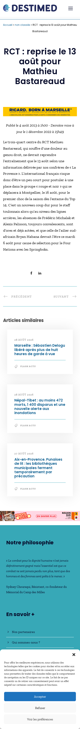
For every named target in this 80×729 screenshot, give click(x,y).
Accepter (40, 696)
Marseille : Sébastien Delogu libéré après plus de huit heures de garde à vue (39, 349)
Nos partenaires (23, 632)
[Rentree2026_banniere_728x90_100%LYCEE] (40, 515)
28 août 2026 (23, 339)
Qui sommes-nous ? (26, 642)
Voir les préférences (40, 719)
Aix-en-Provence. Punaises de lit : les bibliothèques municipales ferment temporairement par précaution (38, 468)
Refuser (40, 708)
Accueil (7, 25)
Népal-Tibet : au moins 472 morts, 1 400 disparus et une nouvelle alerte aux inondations (39, 406)
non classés (22, 25)
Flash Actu (28, 366)
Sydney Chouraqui (18, 587)
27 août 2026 (23, 453)
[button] (74, 655)
